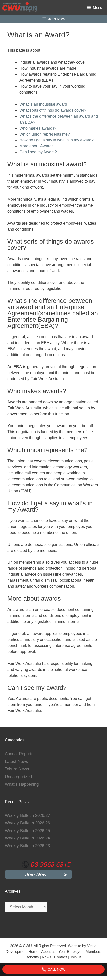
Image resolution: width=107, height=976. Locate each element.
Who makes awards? (37, 128)
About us (48, 951)
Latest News (16, 761)
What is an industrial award (43, 104)
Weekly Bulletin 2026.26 (27, 823)
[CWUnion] (19, 7)
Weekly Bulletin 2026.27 (27, 815)
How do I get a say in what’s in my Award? (56, 140)
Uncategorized (18, 776)
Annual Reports (19, 753)
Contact (61, 957)
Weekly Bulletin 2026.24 (27, 838)
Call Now (56, 969)
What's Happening (22, 784)
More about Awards (36, 146)
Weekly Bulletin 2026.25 (27, 830)
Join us (76, 957)
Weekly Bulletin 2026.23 (27, 845)
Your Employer (70, 951)
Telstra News (17, 769)
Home (33, 951)
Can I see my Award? (38, 152)
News (46, 957)
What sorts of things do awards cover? (52, 110)
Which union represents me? (44, 134)
